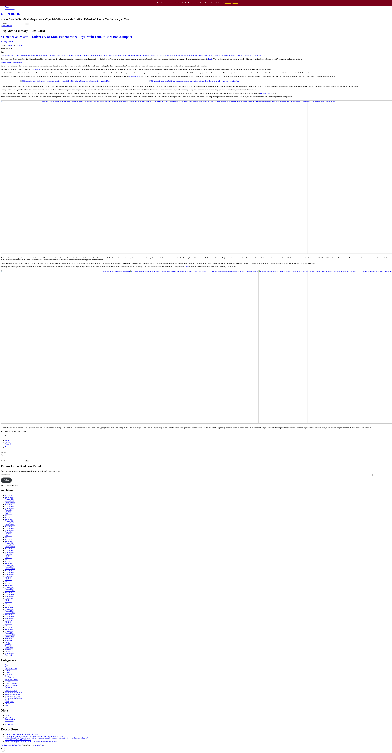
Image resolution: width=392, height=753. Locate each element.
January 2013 (9, 633)
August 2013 (9, 620)
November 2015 (10, 570)
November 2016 (10, 548)
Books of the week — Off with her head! (18, 740)
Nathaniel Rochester (166, 55)
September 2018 (10, 508)
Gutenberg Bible (106, 55)
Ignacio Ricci (39, 745)
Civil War (52, 55)
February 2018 (9, 521)
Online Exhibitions (11, 683)
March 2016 (9, 563)
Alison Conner (9, 55)
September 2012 (10, 638)
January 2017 (9, 545)
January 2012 (9, 651)
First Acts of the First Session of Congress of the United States (81, 55)
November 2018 (10, 504)
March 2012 (9, 648)
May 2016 (8, 559)
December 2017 (10, 525)
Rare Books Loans (11, 691)
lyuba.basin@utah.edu (231, 3)
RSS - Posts (9, 724)
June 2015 (8, 580)
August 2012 (9, 640)
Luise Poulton (130, 55)
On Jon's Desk (9, 681)
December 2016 (10, 547)
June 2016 (8, 558)
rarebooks (11, 45)
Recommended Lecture (12, 694)
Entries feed (9, 717)
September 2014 (10, 596)
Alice (6, 665)
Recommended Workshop (13, 698)
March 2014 (9, 607)
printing (183, 55)
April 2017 (8, 539)
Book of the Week (11, 669)
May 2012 (8, 644)
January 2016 (9, 567)
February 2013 (9, 631)
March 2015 (9, 585)
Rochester (207, 55)
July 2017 (8, 534)
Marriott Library (141, 55)
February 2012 (9, 649)
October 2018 (9, 506)
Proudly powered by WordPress (11, 745)
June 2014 (8, 602)
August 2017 (9, 532)
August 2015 (9, 576)
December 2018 (10, 503)
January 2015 (9, 589)
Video (7, 705)
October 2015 (9, 572)
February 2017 (9, 543)
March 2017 (9, 541)
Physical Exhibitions (11, 685)
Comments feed (10, 719)
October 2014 (9, 594)
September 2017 (10, 530)
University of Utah (250, 55)
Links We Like (9, 9)
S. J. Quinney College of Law (220, 55)
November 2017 (10, 526)
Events (7, 676)
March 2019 (9, 497)
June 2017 (8, 536)
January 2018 (9, 523)
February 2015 (9, 587)
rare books (190, 55)
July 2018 (8, 512)
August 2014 (9, 598)
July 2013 (8, 622)
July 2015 (8, 578)
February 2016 (9, 565)
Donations (8, 674)
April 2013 (8, 627)
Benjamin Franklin (42, 55)
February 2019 (9, 499)
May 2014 (8, 604)
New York (177, 55)
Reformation (199, 55)
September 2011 (10, 653)
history (115, 55)
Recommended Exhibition (13, 692)
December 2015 (10, 569)
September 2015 (10, 574)
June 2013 (8, 624)
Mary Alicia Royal (153, 55)
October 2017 (9, 528)
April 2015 (8, 583)
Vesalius (7, 703)
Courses (7, 672)
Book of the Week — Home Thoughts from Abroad (21, 734)
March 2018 (9, 519)
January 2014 (9, 611)
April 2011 (8, 655)
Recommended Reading (12, 696)
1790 (2, 55)
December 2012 (10, 635)
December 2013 (10, 613)
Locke (186, 266)
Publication (8, 687)
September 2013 (10, 618)
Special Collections (237, 55)
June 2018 (8, 514)
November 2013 (10, 615)
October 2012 (9, 637)
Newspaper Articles (11, 680)
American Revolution (28, 55)
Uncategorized (20, 45)
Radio (7, 689)
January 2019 (9, 501)
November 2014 (10, 593)
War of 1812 (261, 55)
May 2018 (8, 515)
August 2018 (9, 510)
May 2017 (8, 537)
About (7, 7)
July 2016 (8, 556)
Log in (7, 715)
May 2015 (8, 581)
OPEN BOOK (11, 14)
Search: (3, 24)
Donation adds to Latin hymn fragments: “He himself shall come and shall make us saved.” (34, 736)
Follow (6, 480)
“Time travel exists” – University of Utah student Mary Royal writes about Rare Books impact (66, 37)
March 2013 (9, 629)
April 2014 (8, 605)
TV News (8, 700)
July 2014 (8, 600)
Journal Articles (10, 678)
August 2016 (9, 554)
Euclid (58, 55)
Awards (7, 667)
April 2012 (8, 646)
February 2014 (9, 609)
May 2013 (8, 626)
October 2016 (9, 550)
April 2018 (8, 517)
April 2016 (8, 561)
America (17, 55)
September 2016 (10, 552)
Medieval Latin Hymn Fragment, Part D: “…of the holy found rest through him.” (31, 741)
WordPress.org (9, 721)
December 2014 (10, 591)
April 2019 (8, 495)
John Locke (122, 55)
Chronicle (8, 670)
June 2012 (8, 642)
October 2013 (9, 616)
